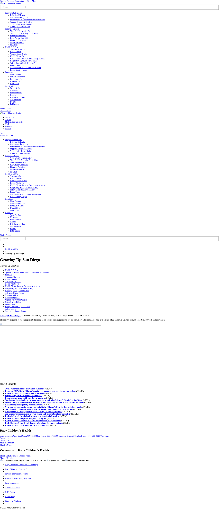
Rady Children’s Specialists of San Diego (21, 465)
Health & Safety (11, 47)
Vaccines (8, 275)
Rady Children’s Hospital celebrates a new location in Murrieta (32, 416)
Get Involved (15, 99)
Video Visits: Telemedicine (21, 24)
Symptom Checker (17, 49)
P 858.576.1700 (6, 135)
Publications (15, 104)
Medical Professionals (14, 122)
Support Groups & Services (21, 22)
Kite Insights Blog (17, 97)
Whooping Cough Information (17, 291)
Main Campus (15, 74)
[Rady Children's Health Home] (10, 3)
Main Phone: (47, 436)
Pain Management (12, 297)
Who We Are (15, 88)
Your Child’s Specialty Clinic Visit (24, 33)
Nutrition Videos (11, 295)
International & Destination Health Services (27, 20)
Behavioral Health (17, 15)
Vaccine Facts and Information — (18, 1)
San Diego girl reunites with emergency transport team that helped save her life (39, 409)
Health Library (16, 52)
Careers (13, 95)
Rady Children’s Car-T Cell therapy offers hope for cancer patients (34, 423)
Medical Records (17, 42)
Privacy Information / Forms (16, 474)
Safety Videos (10, 309)
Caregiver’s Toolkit (13, 281)
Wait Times (14, 84)
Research (8, 126)
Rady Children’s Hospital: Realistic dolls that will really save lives (33, 421)
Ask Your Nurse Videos (14, 293)
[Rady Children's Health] (10, 113)
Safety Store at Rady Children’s (22, 63)
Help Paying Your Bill (19, 38)
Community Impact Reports (16, 311)
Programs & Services (13, 13)
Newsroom (14, 90)
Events (13, 102)
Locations (9, 72)
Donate (8, 129)
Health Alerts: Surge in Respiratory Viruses (27, 58)
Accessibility (10, 497)
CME (7, 124)
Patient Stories (16, 93)
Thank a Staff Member (9, 456)
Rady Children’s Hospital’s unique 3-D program (26, 418)
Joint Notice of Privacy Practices (18, 478)
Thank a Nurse (6, 445)
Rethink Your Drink (13, 302)
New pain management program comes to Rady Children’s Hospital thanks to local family (43, 407)
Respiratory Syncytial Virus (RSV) (24, 61)
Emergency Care (17, 79)
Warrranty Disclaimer (13, 501)
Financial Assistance (18, 40)
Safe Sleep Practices (18, 36)
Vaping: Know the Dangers (16, 300)
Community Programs (19, 17)
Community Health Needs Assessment (25, 68)
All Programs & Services (20, 26)
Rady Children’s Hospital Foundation (20, 469)
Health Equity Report (18, 70)
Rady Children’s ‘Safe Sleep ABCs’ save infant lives (27, 425)
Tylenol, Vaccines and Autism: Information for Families (27, 272)
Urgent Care (15, 81)
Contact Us (9, 117)
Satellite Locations (17, 77)
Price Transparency (12, 483)
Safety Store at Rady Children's (17, 307)
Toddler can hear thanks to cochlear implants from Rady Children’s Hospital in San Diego (43, 400)
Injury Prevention (17, 65)
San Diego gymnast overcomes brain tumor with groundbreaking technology (38, 414)
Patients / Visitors (12, 29)
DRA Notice (10, 492)
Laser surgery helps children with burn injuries (25, 398)
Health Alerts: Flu (17, 56)
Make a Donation (7, 443)
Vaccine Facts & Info (18, 54)
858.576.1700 (5, 111)
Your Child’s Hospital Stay (21, 31)
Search (2, 133)
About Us (9, 86)
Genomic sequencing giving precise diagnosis (24, 405)
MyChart (13, 45)
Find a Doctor (5, 108)
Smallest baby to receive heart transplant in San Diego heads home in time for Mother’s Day (44, 402)
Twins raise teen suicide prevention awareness (24, 389)
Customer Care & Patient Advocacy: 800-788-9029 (79, 436)
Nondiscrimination (12, 487)
